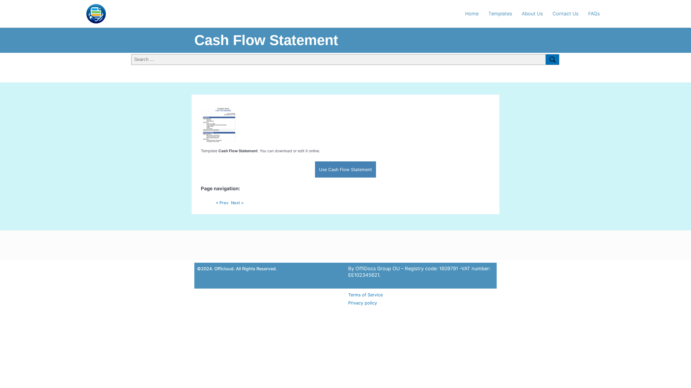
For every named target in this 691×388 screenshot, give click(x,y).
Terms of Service (365, 294)
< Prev (222, 202)
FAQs (594, 13)
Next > (237, 202)
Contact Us (565, 13)
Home (472, 13)
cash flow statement (266, 40)
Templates (500, 13)
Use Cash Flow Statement (345, 169)
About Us (532, 13)
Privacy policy (362, 303)
